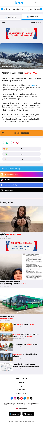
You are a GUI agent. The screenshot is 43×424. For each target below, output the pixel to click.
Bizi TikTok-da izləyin (10, 180)
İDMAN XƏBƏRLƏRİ (21, 133)
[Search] (40, 2)
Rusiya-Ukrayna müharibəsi (13, 9)
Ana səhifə (32, 22)
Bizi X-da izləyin (9, 190)
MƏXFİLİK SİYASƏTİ (21, 393)
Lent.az (32, 85)
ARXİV (21, 386)
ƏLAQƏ (21, 382)
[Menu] (3, 3)
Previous (2, 9)
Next (41, 9)
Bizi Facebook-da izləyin (11, 185)
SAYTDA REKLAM (21, 379)
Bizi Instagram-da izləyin (11, 174)
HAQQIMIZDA (21, 390)
